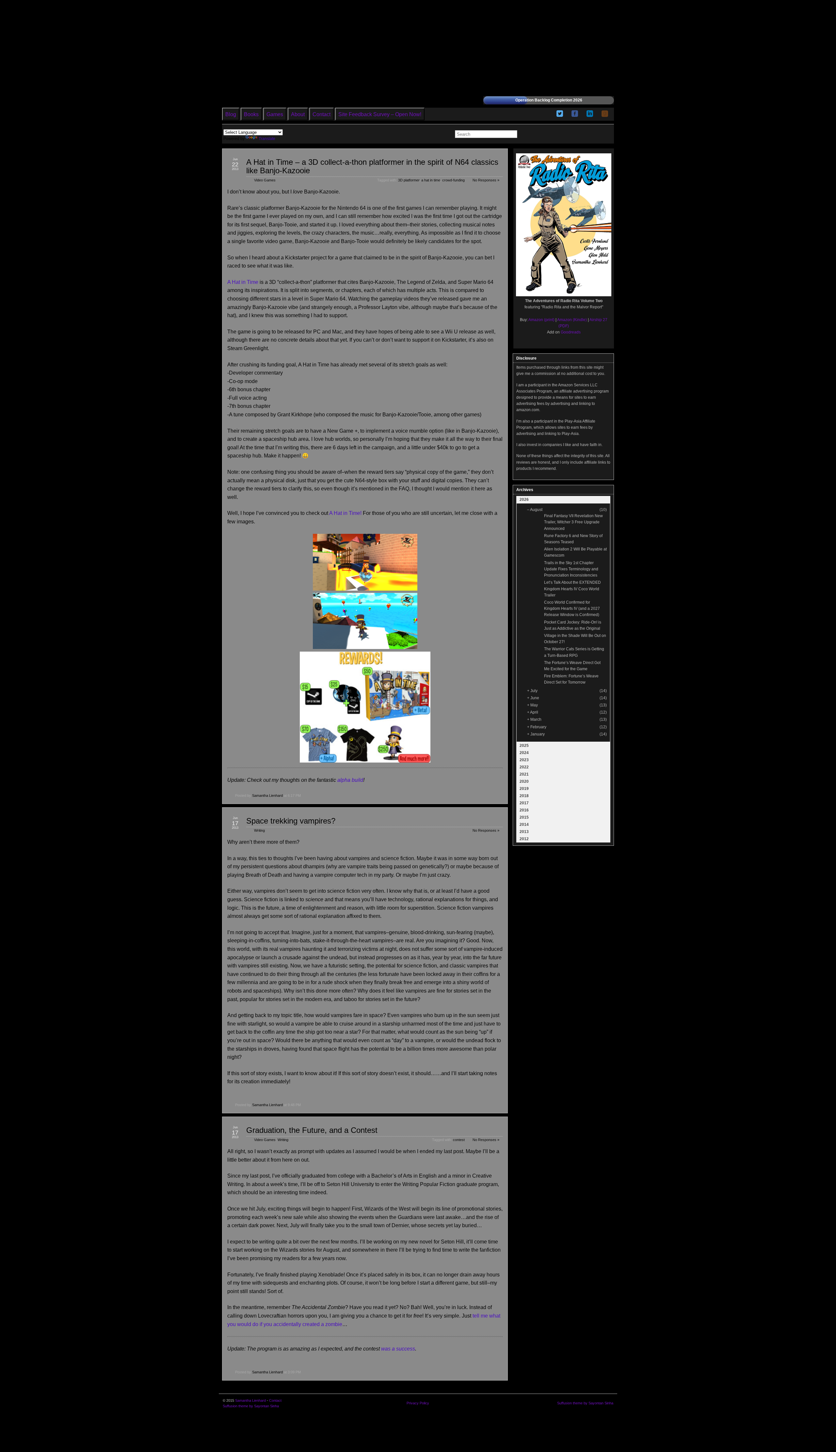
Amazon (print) (541, 319)
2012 (524, 839)
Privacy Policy (418, 1403)
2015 (524, 817)
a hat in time (430, 180)
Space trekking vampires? (290, 820)
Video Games (265, 180)
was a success (398, 1349)
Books (251, 114)
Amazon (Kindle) (572, 319)
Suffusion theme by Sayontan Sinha (251, 1406)
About (298, 114)
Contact (321, 114)
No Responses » (486, 180)
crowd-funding (453, 180)
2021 (524, 774)
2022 (524, 767)
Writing (259, 830)
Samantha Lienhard (267, 795)
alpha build (350, 780)
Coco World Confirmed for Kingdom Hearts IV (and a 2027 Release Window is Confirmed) (572, 608)
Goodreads (571, 332)
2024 (524, 752)
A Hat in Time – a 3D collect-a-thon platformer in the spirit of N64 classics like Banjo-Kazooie (372, 166)
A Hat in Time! (345, 513)
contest (459, 1140)
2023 (524, 760)
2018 (524, 796)
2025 (524, 745)
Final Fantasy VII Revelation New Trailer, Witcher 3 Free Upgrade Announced (573, 522)
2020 (524, 781)
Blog (230, 114)
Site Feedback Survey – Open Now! (379, 114)
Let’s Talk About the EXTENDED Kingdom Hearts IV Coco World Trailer (572, 588)
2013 (524, 831)
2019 (524, 788)
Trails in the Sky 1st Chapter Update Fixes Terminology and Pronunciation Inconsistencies (571, 569)
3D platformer (408, 180)
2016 (524, 810)
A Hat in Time (242, 282)
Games (274, 114)
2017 (524, 803)
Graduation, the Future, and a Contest (312, 1130)
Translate (267, 138)
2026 (524, 499)
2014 (524, 824)
